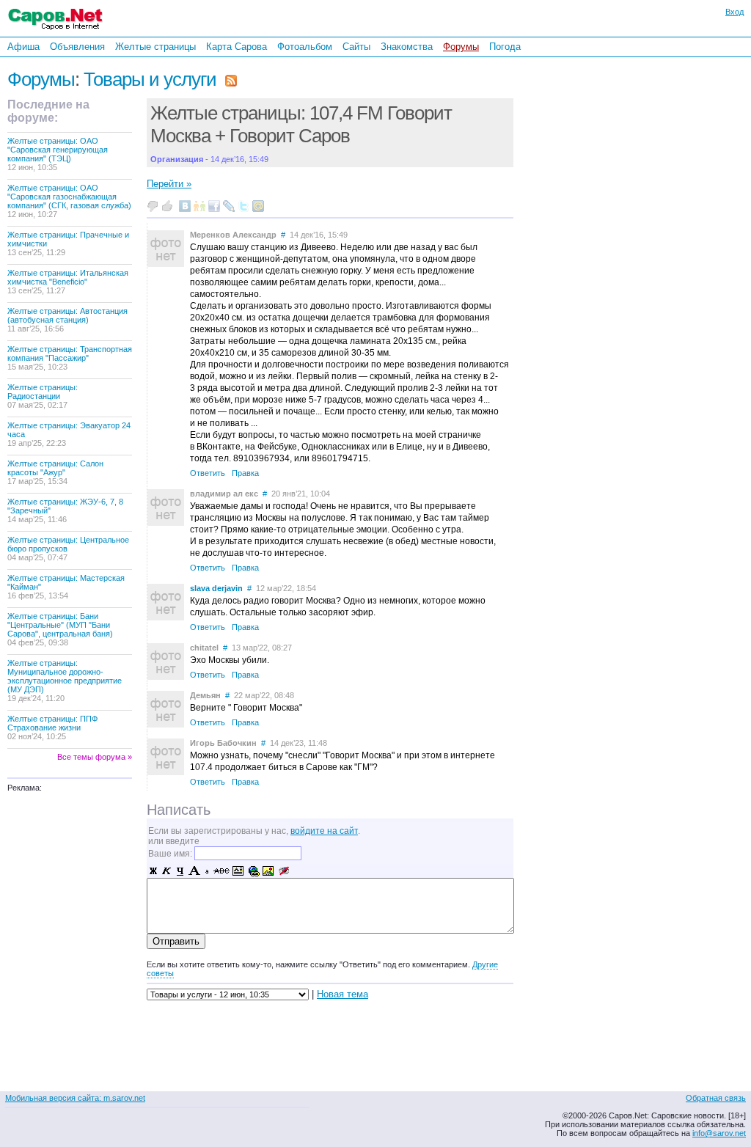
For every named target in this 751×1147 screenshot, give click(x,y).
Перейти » (169, 183)
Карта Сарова (236, 46)
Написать (178, 810)
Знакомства (407, 46)
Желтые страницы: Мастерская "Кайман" (66, 587)
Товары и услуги (150, 79)
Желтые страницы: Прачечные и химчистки (68, 243)
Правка (245, 473)
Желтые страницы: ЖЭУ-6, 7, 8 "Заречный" (65, 510)
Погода (505, 46)
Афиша (23, 46)
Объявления (77, 46)
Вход (734, 11)
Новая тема (342, 994)
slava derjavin (216, 588)
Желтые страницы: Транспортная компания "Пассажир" (69, 358)
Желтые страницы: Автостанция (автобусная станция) (67, 320)
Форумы (461, 46)
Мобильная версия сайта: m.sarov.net (75, 1097)
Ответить (207, 473)
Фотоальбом (304, 46)
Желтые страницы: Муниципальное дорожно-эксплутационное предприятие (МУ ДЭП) (64, 681)
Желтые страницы (155, 46)
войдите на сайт (324, 831)
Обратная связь (716, 1097)
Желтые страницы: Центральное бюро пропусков (68, 548)
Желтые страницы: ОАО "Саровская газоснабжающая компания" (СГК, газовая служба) (69, 201)
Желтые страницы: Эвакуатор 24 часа (69, 434)
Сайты (356, 46)
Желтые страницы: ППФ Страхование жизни (52, 727)
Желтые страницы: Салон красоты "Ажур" (55, 472)
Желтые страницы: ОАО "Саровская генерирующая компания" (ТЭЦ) (57, 154)
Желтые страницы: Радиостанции (42, 396)
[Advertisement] (616, 256)
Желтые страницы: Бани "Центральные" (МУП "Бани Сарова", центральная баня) (60, 629)
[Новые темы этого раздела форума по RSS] (231, 79)
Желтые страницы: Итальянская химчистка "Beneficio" (67, 281)
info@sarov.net (719, 1133)
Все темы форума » (94, 756)
